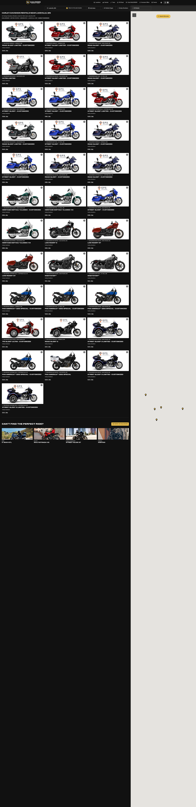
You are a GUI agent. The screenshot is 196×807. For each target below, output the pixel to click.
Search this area (164, 16)
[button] (22, 36)
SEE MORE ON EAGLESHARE (120, 424)
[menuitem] (97, 2)
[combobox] (55, 8)
